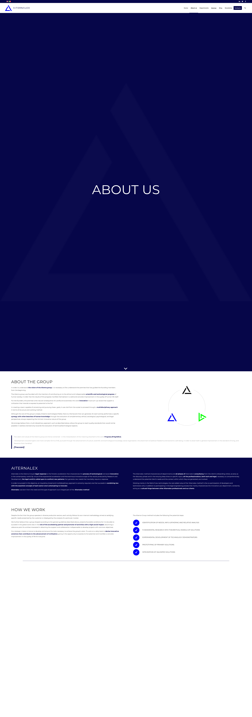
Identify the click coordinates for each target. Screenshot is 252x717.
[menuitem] (186, 8)
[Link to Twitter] (242, 1)
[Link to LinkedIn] (239, 1)
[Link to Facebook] (245, 1)
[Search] (245, 8)
